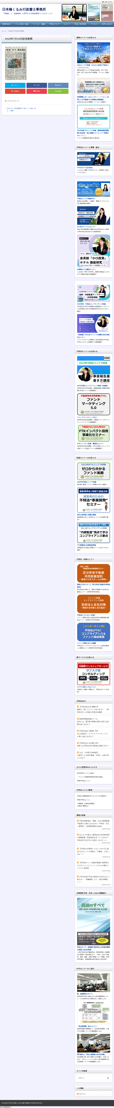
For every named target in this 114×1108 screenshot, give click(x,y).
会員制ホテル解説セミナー (86, 269)
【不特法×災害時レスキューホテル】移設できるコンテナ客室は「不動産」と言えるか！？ (93, 851)
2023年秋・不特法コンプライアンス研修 (91, 304)
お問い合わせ (108, 2)
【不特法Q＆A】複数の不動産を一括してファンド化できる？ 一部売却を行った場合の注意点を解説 (93, 709)
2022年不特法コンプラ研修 (86, 482)
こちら (88, 781)
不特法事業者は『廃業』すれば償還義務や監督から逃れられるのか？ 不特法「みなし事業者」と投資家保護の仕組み (93, 823)
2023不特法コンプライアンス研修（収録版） (93, 386)
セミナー (67, 24)
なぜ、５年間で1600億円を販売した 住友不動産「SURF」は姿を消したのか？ (93, 755)
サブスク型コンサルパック (86, 687)
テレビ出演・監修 (21, 24)
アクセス (94, 24)
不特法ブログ (54, 24)
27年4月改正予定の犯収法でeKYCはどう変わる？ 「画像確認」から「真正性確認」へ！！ (93, 879)
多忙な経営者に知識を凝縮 (86, 515)
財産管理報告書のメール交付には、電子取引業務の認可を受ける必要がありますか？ (93, 721)
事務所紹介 (6, 24)
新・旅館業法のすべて (85, 994)
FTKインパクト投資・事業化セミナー (90, 443)
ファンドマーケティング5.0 (87, 417)
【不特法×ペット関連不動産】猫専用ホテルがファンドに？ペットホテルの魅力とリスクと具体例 (93, 865)
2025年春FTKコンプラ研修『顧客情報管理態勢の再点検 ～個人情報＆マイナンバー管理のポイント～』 (93, 132)
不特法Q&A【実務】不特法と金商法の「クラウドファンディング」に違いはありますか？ (93, 733)
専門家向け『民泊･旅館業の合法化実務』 (91, 1054)
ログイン (82, 1094)
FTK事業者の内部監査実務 (86, 545)
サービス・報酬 (39, 24)
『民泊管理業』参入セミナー (87, 1026)
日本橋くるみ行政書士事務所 (24, 9)
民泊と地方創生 (80, 24)
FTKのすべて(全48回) (85, 167)
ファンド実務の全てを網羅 (86, 643)
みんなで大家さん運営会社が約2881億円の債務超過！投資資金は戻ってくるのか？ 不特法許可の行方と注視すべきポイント (93, 837)
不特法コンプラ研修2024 (86, 198)
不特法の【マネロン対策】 (86, 615)
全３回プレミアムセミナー (86, 227)
